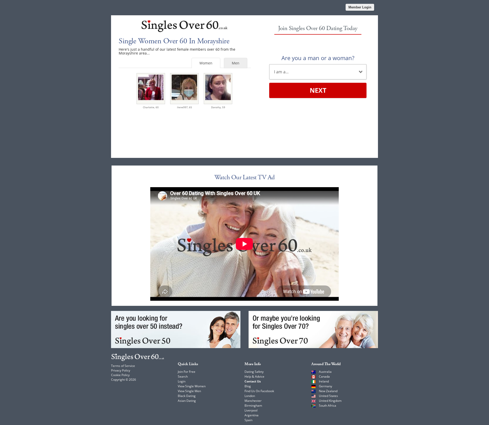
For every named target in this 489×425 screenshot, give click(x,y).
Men (235, 63)
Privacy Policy (120, 370)
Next (318, 90)
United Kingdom (330, 401)
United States (328, 396)
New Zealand (328, 391)
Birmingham (253, 405)
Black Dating (187, 396)
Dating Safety (254, 371)
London (249, 396)
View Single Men (189, 391)
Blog (247, 386)
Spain (248, 420)
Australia (325, 371)
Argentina (251, 415)
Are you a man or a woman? (317, 58)
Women (205, 63)
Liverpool (250, 410)
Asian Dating (187, 401)
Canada (324, 376)
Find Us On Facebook (259, 391)
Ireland (324, 381)
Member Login (359, 7)
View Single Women (192, 386)
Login (181, 381)
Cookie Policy (120, 375)
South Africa (327, 405)
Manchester (253, 401)
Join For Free (186, 371)
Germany (325, 386)
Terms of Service (123, 366)
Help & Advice (254, 376)
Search (183, 376)
